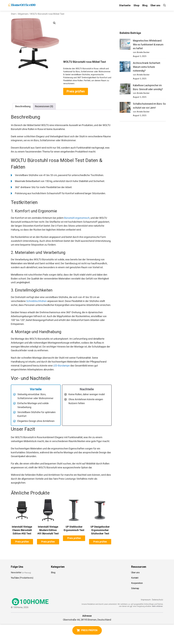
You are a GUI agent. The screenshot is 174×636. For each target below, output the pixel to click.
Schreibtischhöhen (36, 301)
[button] (54, 23)
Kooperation (137, 583)
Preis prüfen (75, 91)
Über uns (155, 5)
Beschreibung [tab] (23, 106)
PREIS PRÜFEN (89, 630)
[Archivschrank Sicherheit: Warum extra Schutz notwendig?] (125, 67)
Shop (136, 5)
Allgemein (23, 14)
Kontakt (134, 578)
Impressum (146, 600)
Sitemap (135, 588)
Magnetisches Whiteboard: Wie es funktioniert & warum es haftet (148, 44)
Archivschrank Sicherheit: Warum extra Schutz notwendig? (147, 67)
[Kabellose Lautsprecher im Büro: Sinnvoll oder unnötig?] (125, 89)
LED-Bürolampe (61, 365)
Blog (144, 5)
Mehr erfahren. (157, 606)
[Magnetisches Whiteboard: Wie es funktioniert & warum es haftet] (125, 45)
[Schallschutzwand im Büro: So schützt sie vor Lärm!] (125, 108)
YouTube (15, 578)
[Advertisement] (87, 40)
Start (13, 14)
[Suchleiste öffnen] (164, 5)
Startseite (124, 5)
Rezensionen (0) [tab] (44, 106)
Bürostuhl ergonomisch (77, 217)
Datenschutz (157, 600)
